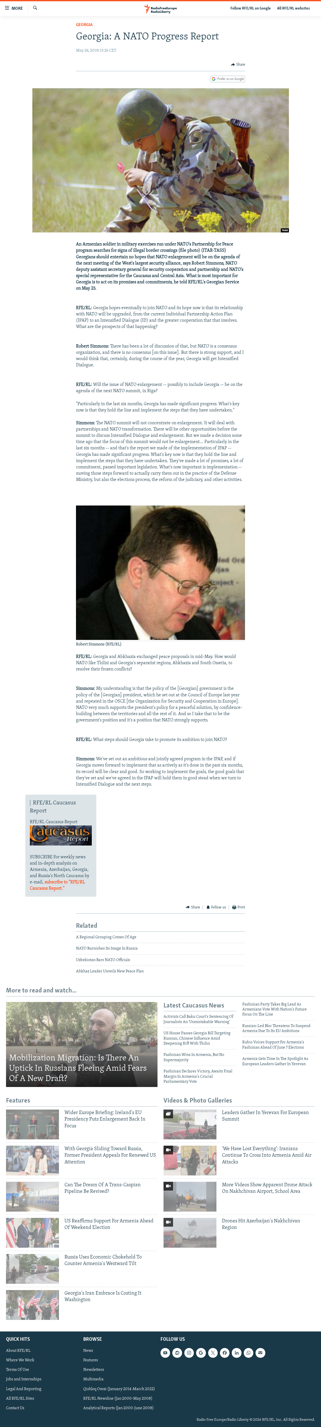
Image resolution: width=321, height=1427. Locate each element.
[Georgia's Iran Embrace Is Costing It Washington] (32, 1305)
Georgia (84, 25)
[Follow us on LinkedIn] (236, 1353)
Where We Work (20, 1360)
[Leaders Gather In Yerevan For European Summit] (190, 1124)
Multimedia (93, 1379)
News (88, 1351)
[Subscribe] (260, 1353)
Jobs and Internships (23, 1379)
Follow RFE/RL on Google (250, 9)
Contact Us (15, 1408)
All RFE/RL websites (293, 9)
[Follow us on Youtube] (165, 1353)
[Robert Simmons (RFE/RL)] (160, 639)
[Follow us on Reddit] (177, 1353)
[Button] (238, 64)
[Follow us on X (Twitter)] (213, 1353)
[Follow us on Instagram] (189, 1353)
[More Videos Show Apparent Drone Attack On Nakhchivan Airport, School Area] (190, 1197)
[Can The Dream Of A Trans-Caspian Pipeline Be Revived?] (32, 1197)
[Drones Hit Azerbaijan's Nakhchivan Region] (190, 1233)
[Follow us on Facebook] (224, 1353)
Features (90, 1360)
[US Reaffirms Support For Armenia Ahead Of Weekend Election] (32, 1233)
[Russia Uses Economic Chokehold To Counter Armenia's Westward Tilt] (32, 1269)
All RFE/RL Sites (20, 1398)
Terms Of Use (17, 1370)
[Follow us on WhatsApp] (248, 1353)
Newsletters (93, 1370)
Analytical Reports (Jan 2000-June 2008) (118, 1408)
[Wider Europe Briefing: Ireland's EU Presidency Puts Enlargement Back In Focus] (32, 1124)
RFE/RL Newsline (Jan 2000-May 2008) (117, 1398)
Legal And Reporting (23, 1389)
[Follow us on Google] (201, 1353)
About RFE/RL (18, 1351)
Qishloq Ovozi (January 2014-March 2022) (119, 1389)
